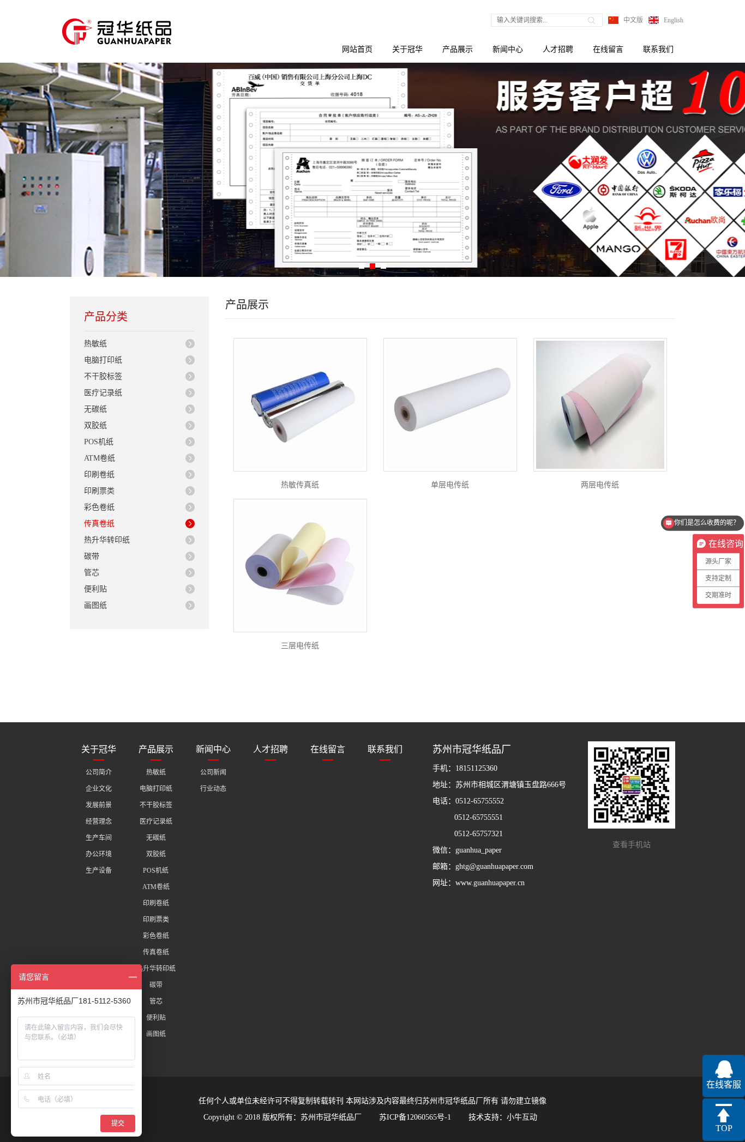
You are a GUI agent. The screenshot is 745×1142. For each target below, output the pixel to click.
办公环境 (99, 854)
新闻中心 (507, 49)
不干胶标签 (103, 376)
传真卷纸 (99, 523)
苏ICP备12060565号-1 (415, 1117)
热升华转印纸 (107, 540)
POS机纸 (98, 442)
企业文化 (99, 789)
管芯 (91, 573)
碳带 (91, 556)
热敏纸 (95, 344)
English (673, 20)
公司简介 (99, 772)
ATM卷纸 (99, 458)
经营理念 (99, 821)
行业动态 (213, 789)
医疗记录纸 (103, 393)
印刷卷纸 (99, 474)
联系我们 (658, 49)
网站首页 (357, 49)
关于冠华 (407, 49)
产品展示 (457, 49)
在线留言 (608, 49)
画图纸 (95, 605)
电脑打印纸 (103, 360)
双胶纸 (95, 425)
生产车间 (99, 838)
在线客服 (723, 1084)
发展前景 (99, 805)
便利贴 (95, 589)
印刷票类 (99, 491)
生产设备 (99, 870)
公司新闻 (213, 772)
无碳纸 (95, 409)
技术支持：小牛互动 (502, 1117)
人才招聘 (558, 49)
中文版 (633, 20)
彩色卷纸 (99, 507)
